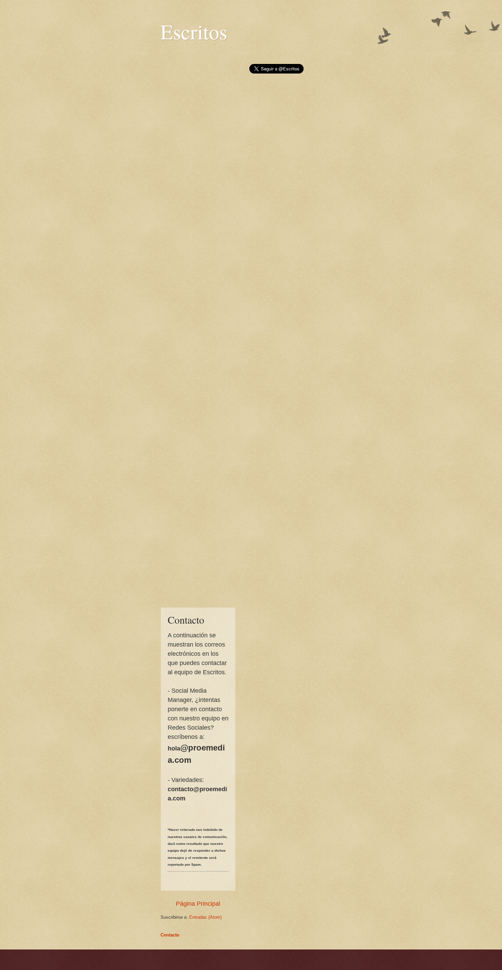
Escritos (194, 31)
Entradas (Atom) (205, 917)
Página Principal (198, 903)
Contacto (170, 935)
